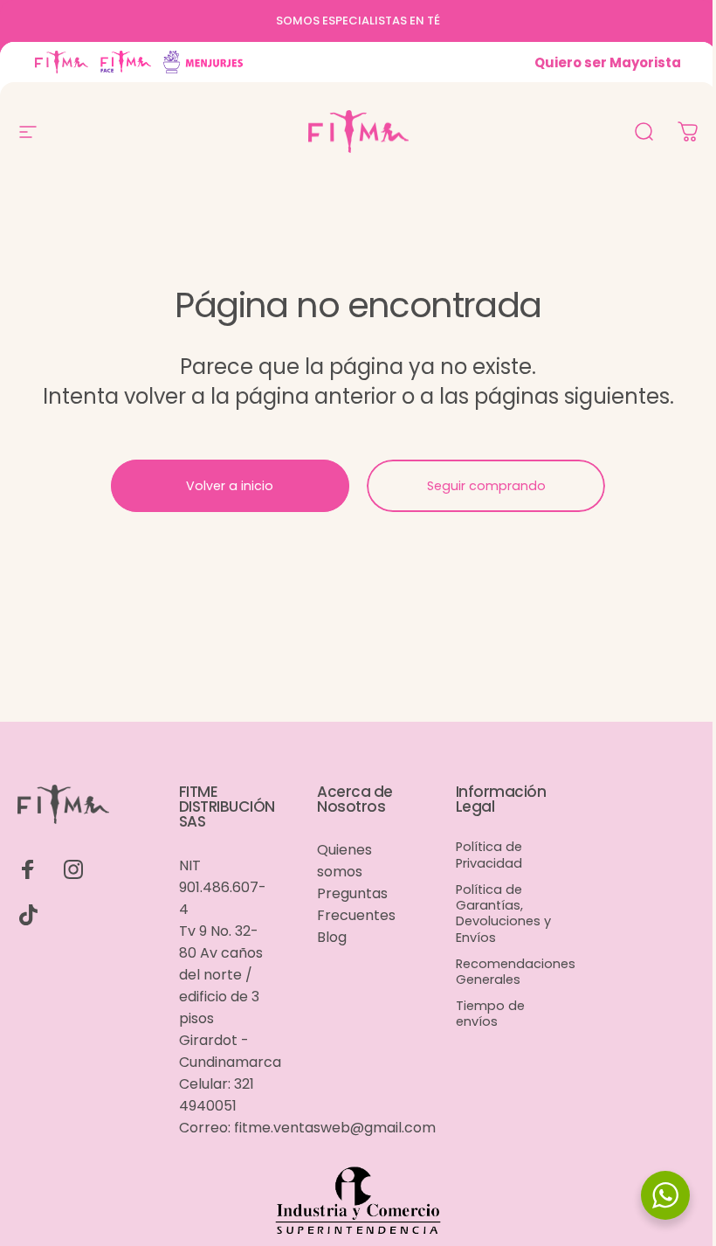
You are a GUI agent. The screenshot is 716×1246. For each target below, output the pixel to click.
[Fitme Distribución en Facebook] (27, 869)
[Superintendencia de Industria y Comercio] (358, 1202)
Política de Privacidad (489, 854)
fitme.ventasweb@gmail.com (335, 1128)
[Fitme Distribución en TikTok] (27, 914)
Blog (332, 937)
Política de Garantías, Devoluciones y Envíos (503, 913)
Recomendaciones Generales (515, 971)
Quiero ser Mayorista (607, 62)
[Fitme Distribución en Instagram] (73, 869)
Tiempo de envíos (490, 1013)
